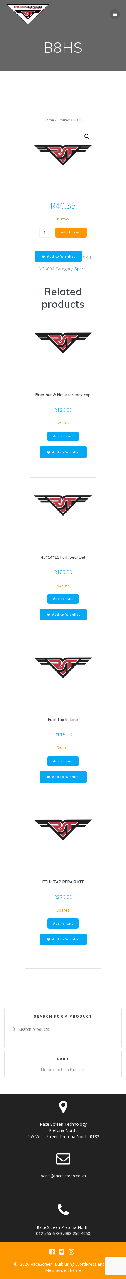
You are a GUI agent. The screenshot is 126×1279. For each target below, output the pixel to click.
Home (49, 120)
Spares (63, 120)
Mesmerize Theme (63, 1270)
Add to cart (71, 232)
